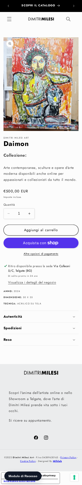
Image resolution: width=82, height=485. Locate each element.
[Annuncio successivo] (74, 6)
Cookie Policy (28, 461)
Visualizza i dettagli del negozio (32, 282)
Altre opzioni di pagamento (41, 254)
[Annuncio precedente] (8, 6)
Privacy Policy (68, 457)
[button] (9, 19)
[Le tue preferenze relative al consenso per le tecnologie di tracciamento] (74, 477)
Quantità (9, 204)
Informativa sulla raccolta (19, 481)
